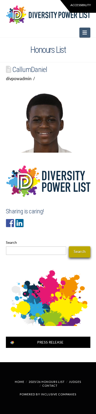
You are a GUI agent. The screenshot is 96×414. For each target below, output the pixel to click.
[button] (84, 33)
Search (11, 242)
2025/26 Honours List (47, 381)
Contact (50, 385)
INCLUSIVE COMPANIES (58, 394)
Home (19, 381)
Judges (75, 381)
